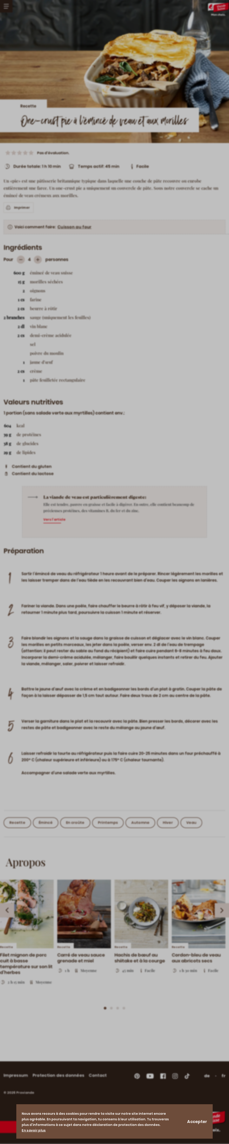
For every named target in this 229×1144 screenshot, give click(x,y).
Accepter (197, 1121)
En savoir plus (34, 1130)
